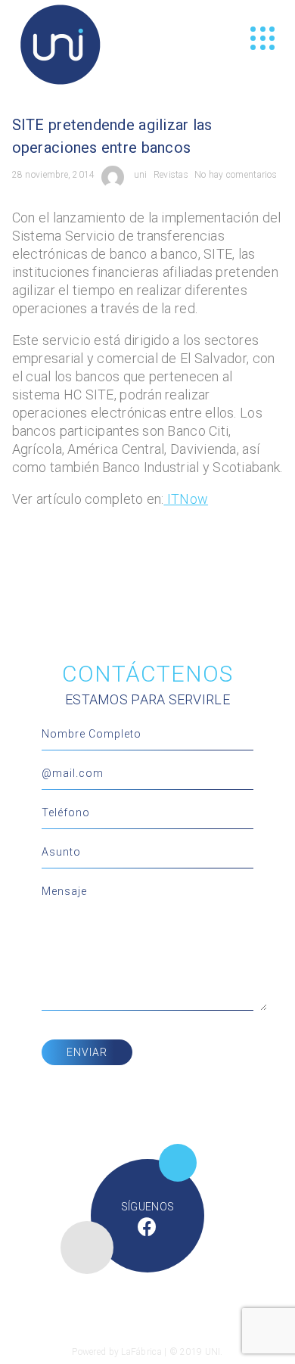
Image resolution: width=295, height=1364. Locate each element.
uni (141, 174)
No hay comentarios (235, 174)
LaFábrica (141, 1352)
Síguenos (147, 1207)
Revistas (171, 174)
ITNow (185, 499)
